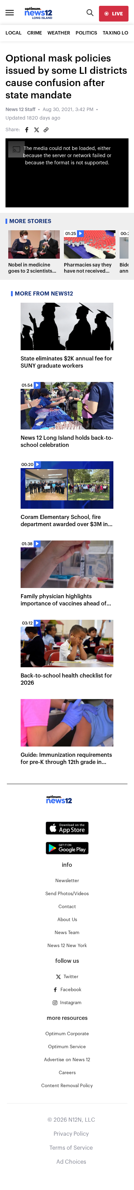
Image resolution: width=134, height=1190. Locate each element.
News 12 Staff (20, 109)
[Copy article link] (46, 130)
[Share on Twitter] (36, 130)
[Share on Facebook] (27, 130)
